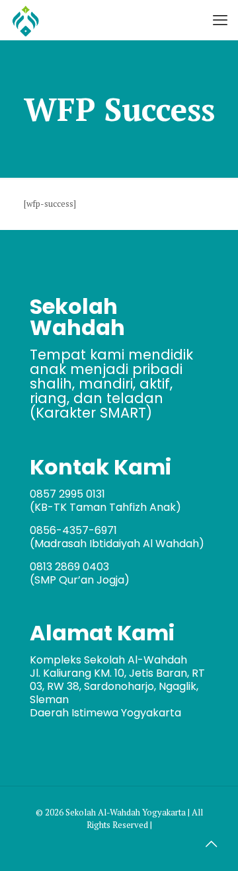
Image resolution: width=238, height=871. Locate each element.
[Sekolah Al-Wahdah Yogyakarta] (26, 19)
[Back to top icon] (211, 844)
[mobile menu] (220, 20)
